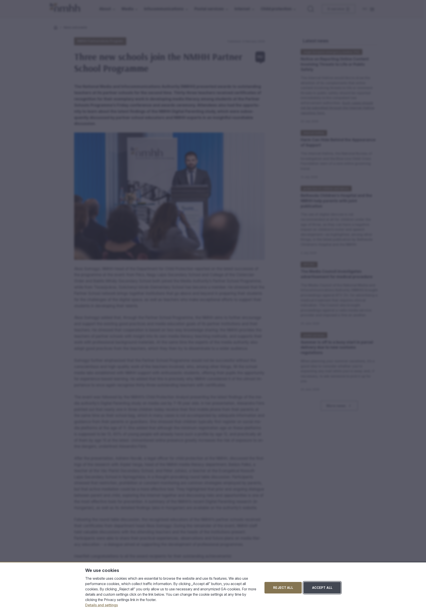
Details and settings (101, 605)
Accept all (322, 587)
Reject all (283, 587)
